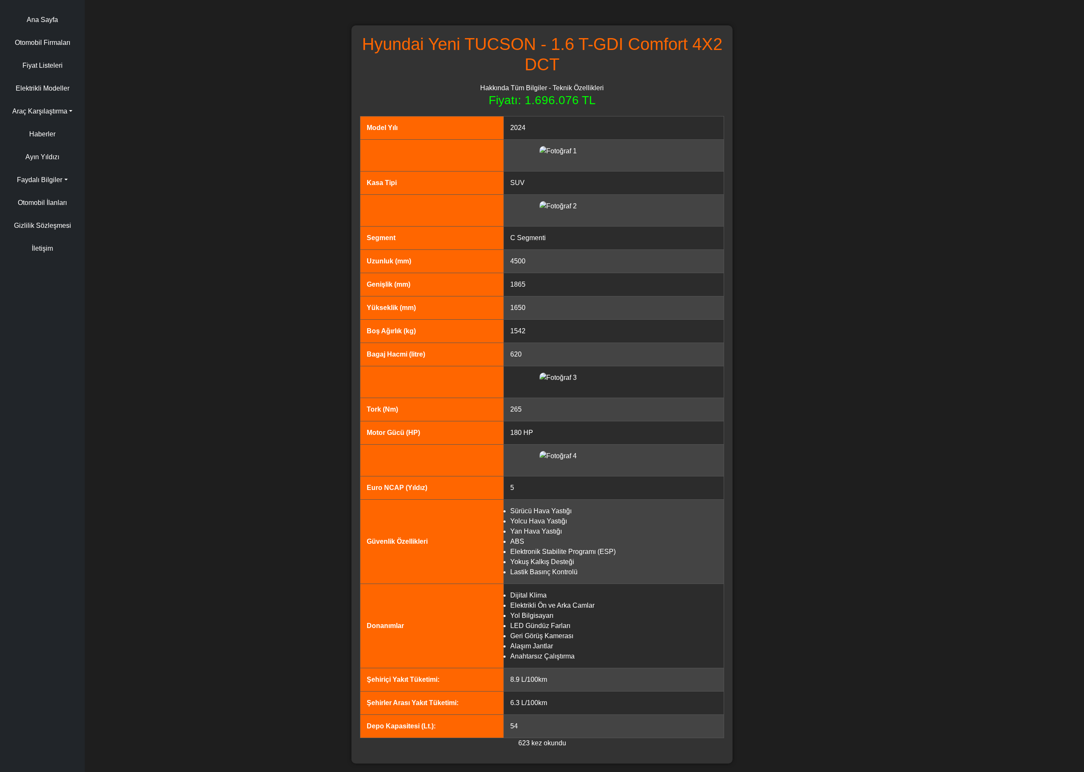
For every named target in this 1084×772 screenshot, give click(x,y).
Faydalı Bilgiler (39, 179)
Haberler (42, 134)
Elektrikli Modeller (42, 88)
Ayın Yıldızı (42, 156)
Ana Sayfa (42, 19)
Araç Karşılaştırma (39, 111)
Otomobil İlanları (42, 202)
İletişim (42, 248)
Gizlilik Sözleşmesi (42, 225)
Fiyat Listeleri (42, 65)
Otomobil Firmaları (42, 42)
